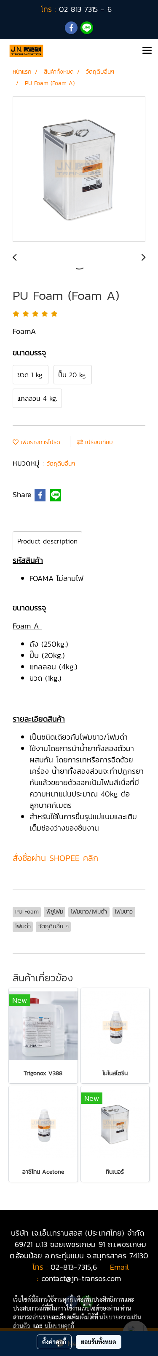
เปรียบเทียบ (98, 442)
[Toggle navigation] (147, 51)
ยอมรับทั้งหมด (98, 1341)
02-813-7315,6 (74, 1267)
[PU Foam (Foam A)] (79, 169)
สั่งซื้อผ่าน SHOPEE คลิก (55, 858)
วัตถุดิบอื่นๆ (61, 463)
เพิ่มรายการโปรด (39, 442)
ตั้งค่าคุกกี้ (54, 1341)
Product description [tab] (47, 541)
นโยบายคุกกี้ (59, 1325)
